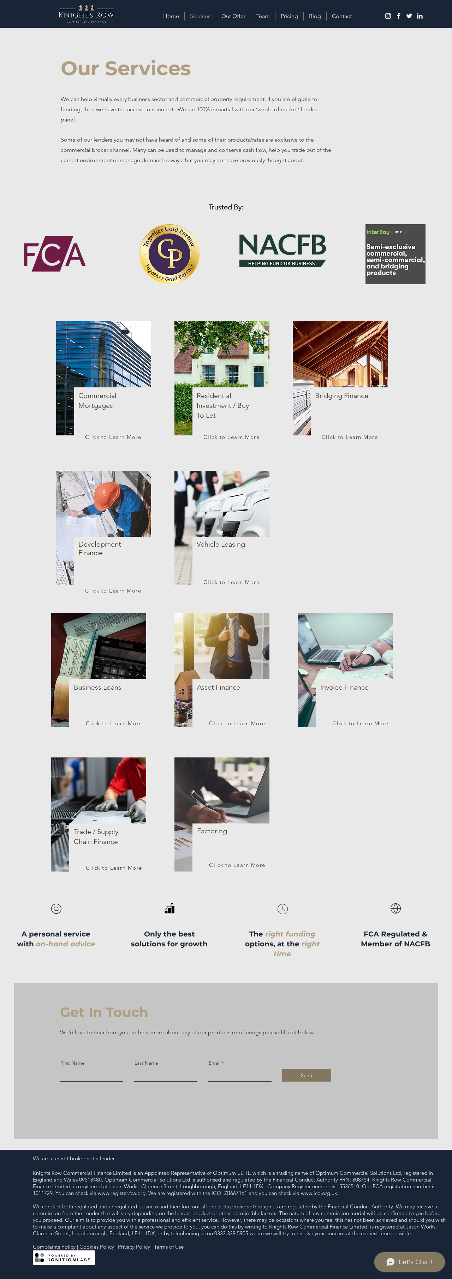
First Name (72, 1062)
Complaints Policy (54, 1246)
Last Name (146, 1062)
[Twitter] (409, 16)
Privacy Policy (134, 1246)
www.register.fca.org (121, 1193)
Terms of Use (169, 1246)
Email (214, 1062)
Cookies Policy (96, 1246)
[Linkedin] (420, 16)
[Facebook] (399, 16)
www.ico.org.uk (319, 1193)
